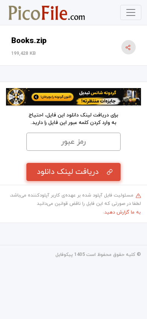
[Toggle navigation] (130, 12)
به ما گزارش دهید (122, 212)
